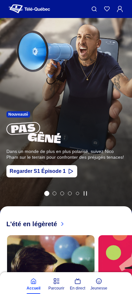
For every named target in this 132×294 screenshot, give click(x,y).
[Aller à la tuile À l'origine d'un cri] (62, 193)
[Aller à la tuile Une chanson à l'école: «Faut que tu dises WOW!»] (77, 193)
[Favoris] (107, 9)
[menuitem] (33, 284)
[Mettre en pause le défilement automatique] (85, 193)
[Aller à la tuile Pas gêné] (46, 193)
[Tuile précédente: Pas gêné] (9, 122)
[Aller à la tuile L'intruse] (69, 193)
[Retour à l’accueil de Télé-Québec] (29, 9)
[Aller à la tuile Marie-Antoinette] (54, 193)
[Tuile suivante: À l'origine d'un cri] (122, 122)
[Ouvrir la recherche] (94, 9)
